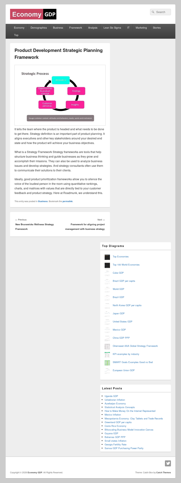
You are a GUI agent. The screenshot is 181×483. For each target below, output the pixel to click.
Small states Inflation (115, 440)
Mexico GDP (119, 329)
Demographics (39, 27)
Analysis (92, 27)
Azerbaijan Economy (115, 403)
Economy (19, 27)
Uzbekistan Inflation (115, 399)
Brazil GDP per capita (124, 280)
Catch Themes (163, 472)
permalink (68, 201)
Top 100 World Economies (126, 264)
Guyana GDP (111, 433)
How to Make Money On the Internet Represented (130, 411)
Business (58, 27)
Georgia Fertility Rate (115, 444)
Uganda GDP (111, 396)
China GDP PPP (121, 337)
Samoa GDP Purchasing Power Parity (124, 448)
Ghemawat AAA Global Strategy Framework (135, 345)
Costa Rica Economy (115, 426)
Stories (157, 27)
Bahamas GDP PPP (115, 437)
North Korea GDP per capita (127, 305)
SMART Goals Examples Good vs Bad (133, 362)
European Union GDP (124, 370)
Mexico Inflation (113, 414)
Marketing (141, 27)
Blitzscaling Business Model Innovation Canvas (129, 429)
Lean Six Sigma (112, 27)
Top (16, 35)
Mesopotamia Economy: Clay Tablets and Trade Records (134, 418)
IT (128, 27)
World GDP (118, 289)
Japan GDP (119, 313)
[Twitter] (168, 463)
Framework (75, 27)
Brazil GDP (118, 297)
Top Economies (121, 256)
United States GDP (122, 321)
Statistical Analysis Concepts (120, 407)
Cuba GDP (118, 272)
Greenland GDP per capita (118, 422)
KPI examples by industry (126, 354)
